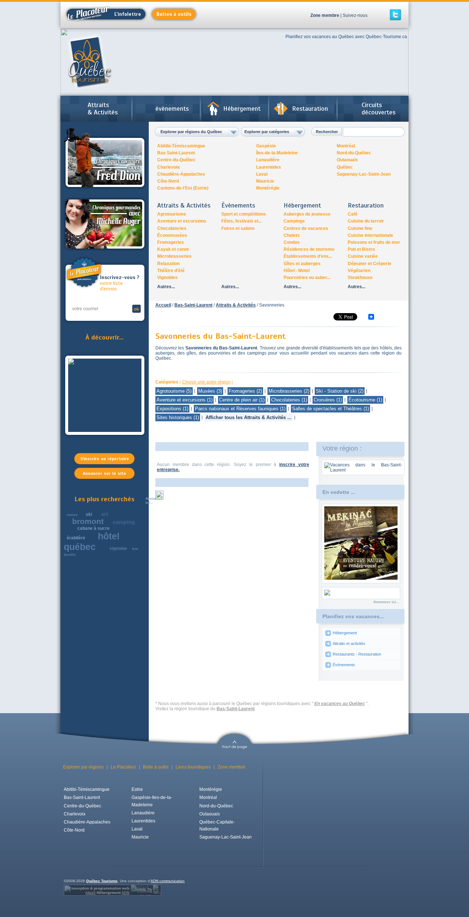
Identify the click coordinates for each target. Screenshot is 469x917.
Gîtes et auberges (302, 263)
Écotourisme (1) (365, 400)
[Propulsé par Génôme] (156, 890)
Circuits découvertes (378, 108)
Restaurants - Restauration (357, 654)
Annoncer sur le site (104, 473)
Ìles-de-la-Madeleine (277, 152)
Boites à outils (173, 14)
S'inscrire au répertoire (104, 458)
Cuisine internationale (370, 235)
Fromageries (170, 242)
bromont (88, 521)
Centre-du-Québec (176, 159)
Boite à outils (156, 767)
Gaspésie (266, 145)
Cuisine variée (363, 256)
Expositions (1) (172, 408)
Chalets (292, 235)
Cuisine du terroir (366, 221)
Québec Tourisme (102, 881)
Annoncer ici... (154, 500)
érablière (76, 537)
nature (72, 515)
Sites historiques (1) (177, 417)
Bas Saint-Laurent (176, 152)
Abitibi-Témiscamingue (181, 145)
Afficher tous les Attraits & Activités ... (249, 417)
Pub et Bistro (361, 249)
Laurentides (268, 167)
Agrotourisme (171, 214)
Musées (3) (210, 391)
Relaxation (168, 263)
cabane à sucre (93, 528)
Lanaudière (268, 159)
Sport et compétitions (243, 214)
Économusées (172, 235)
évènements (172, 108)
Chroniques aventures (105, 159)
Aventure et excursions (181, 221)
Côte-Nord (168, 181)
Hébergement (242, 108)
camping (124, 522)
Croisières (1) (328, 400)
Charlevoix (168, 167)
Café (353, 214)
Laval (261, 174)
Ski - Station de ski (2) (339, 391)
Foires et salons (238, 228)
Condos (292, 242)
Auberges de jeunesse (307, 214)
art (104, 514)
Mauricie (265, 181)
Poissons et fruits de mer (374, 242)
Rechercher (327, 131)
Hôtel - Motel (297, 270)
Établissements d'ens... (308, 256)
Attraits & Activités (103, 108)
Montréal (346, 145)
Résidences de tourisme (309, 249)
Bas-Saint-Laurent (193, 305)
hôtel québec (91, 541)
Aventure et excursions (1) (184, 400)
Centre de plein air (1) (242, 400)
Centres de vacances (306, 228)
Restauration (310, 108)
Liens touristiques (193, 767)
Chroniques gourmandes (105, 224)
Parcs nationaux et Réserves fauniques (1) (240, 408)
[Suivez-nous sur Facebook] (381, 15)
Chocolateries (172, 228)
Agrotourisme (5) (174, 391)
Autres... (166, 286)
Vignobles (167, 277)
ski (89, 514)
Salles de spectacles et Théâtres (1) (330, 408)
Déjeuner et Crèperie (369, 263)
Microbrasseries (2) (289, 391)
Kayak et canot (173, 249)
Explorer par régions (83, 767)
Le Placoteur (123, 767)
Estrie (137, 789)
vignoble (118, 548)
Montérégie (268, 188)
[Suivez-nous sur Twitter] (395, 15)
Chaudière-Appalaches (181, 174)
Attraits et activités (349, 643)
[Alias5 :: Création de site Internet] (141, 890)
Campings (294, 221)
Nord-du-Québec (354, 152)
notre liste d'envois (119, 283)
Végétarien (359, 270)
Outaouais (347, 159)
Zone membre (324, 15)
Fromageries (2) (245, 391)
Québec (345, 167)
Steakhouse (360, 277)
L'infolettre (127, 14)
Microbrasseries (174, 256)
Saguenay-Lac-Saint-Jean (364, 174)
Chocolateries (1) (289, 400)
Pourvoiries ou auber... (307, 277)
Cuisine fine (360, 228)
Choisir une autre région (206, 382)
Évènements (344, 665)
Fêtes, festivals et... (241, 221)
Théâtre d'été (171, 270)
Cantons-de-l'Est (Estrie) (182, 188)
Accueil (163, 305)
